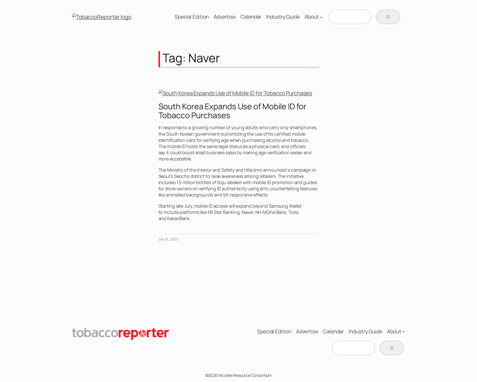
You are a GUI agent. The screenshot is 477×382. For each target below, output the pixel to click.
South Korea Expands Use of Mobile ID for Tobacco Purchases (233, 111)
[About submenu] (321, 17)
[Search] (388, 17)
